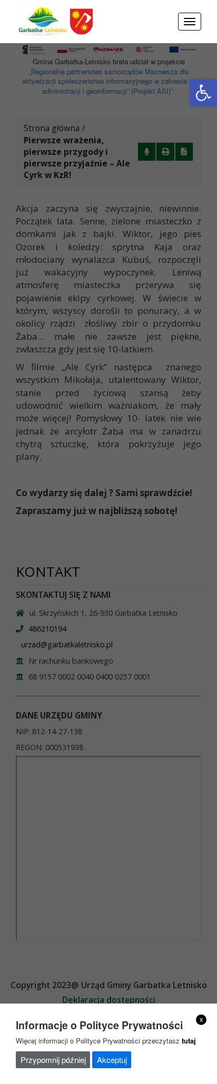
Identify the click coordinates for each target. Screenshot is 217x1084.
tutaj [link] (189, 1041)
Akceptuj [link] (112, 1059)
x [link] (201, 1019)
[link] (203, 92)
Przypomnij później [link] (53, 1059)
